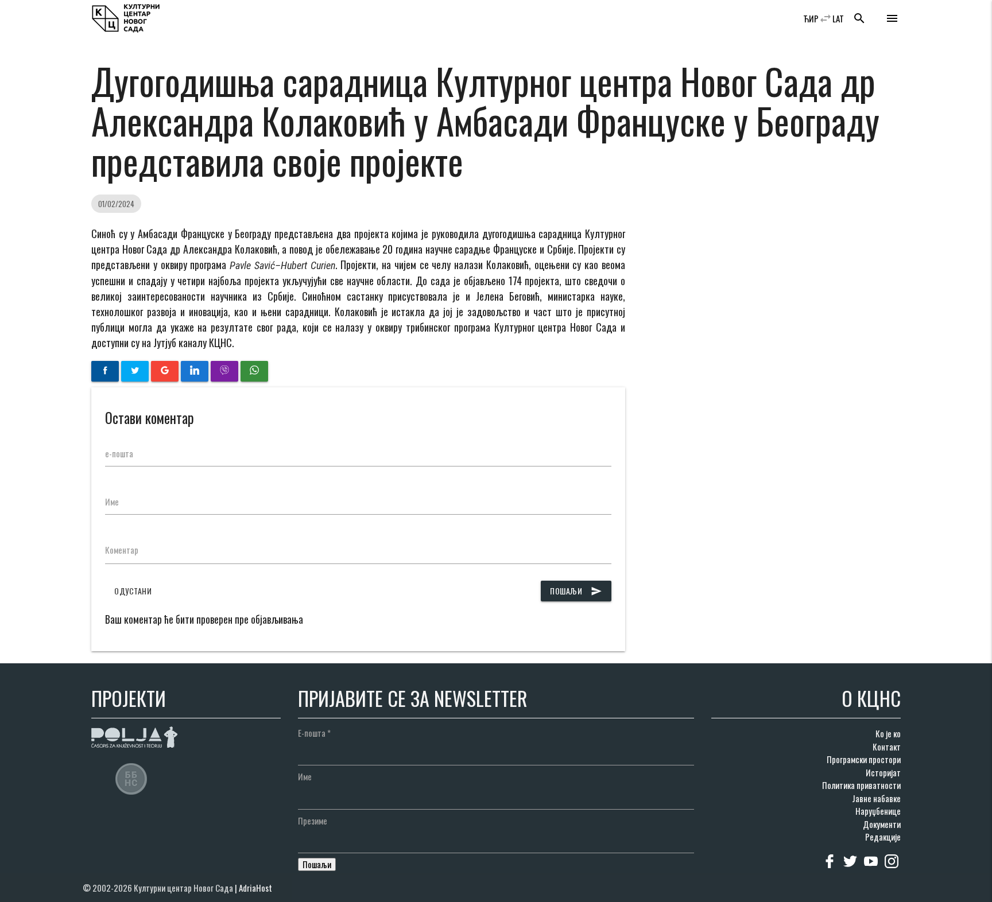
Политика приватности (861, 785)
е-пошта (119, 453)
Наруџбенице (878, 810)
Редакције (883, 836)
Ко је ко (888, 733)
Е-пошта (314, 732)
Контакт (887, 746)
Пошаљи (576, 591)
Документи (882, 824)
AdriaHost (255, 887)
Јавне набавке (876, 798)
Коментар (121, 549)
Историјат (883, 772)
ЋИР (811, 18)
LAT (838, 18)
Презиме (312, 820)
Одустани (133, 591)
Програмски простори (864, 759)
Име (112, 501)
